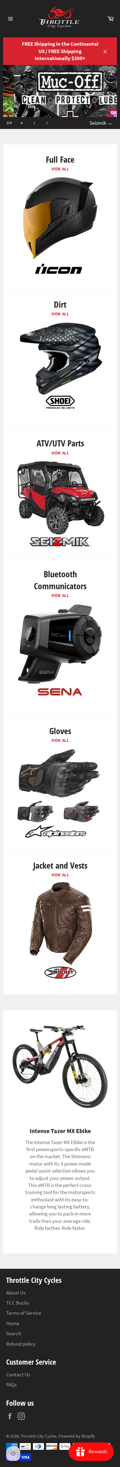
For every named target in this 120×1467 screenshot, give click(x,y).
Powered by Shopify (76, 1436)
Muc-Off (100, 122)
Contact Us (18, 1374)
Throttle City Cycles (39, 1436)
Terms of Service (23, 1313)
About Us (16, 1292)
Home (12, 1323)
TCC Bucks (17, 1302)
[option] (60, 97)
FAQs (11, 1384)
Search (13, 1333)
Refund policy (20, 1343)
